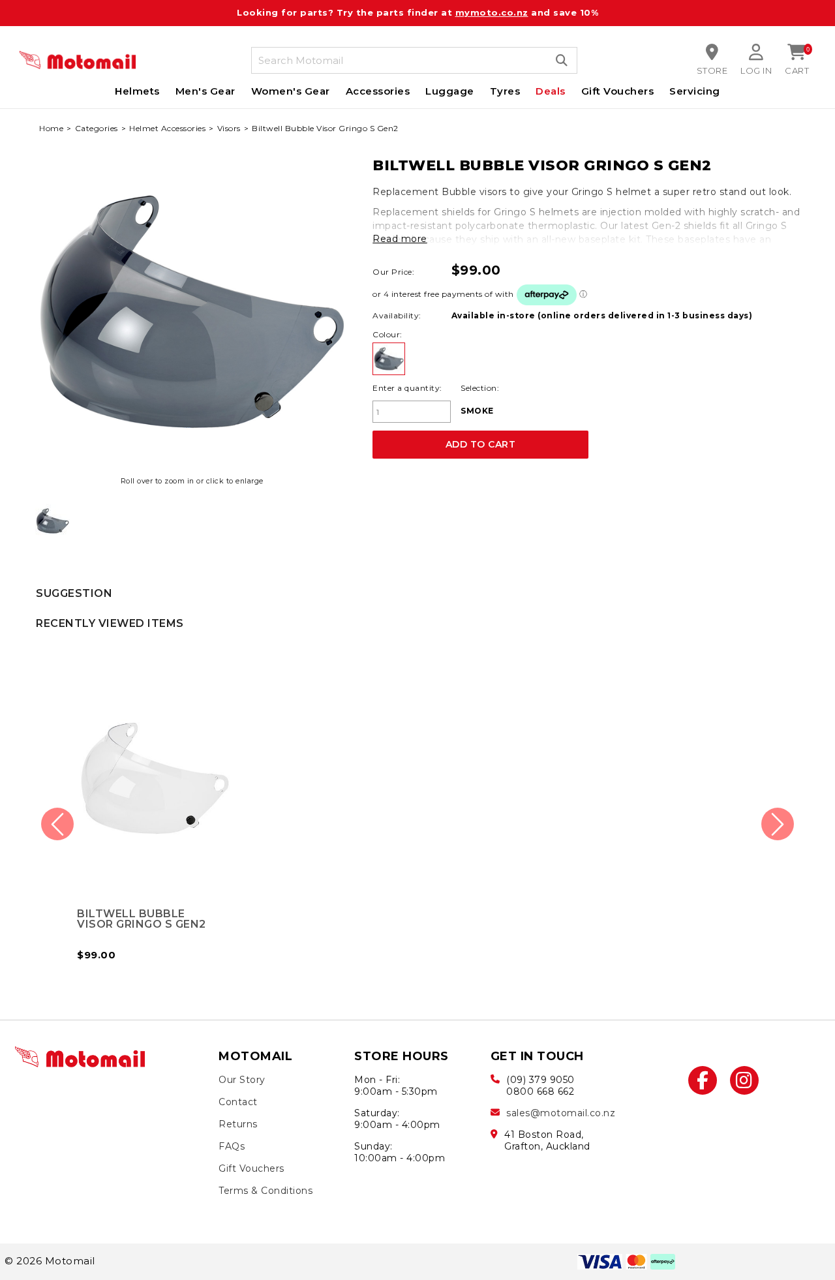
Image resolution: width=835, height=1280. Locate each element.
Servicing (694, 91)
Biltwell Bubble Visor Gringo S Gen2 (141, 918)
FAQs (232, 1146)
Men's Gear (205, 91)
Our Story (242, 1080)
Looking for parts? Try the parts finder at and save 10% (417, 12)
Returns (238, 1124)
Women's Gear (290, 91)
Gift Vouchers (617, 91)
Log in (756, 70)
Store (712, 70)
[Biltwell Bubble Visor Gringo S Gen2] (52, 521)
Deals (551, 91)
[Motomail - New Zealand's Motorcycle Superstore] (78, 60)
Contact (238, 1102)
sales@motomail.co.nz (560, 1113)
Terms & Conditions (265, 1190)
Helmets (137, 91)
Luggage (449, 91)
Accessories (378, 91)
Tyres (505, 91)
